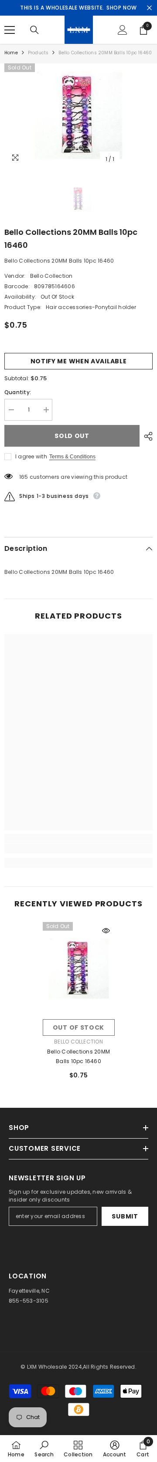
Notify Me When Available (79, 361)
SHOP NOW (121, 7)
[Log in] (122, 30)
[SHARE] (146, 436)
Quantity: (17, 392)
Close (149, 8)
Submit (125, 1216)
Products (38, 52)
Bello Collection (51, 276)
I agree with (31, 456)
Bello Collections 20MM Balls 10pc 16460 (78, 1056)
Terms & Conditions (72, 457)
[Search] (34, 30)
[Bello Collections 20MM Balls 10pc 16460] (79, 968)
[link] (78, 848)
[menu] (9, 30)
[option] (78, 115)
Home (11, 52)
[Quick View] (106, 930)
